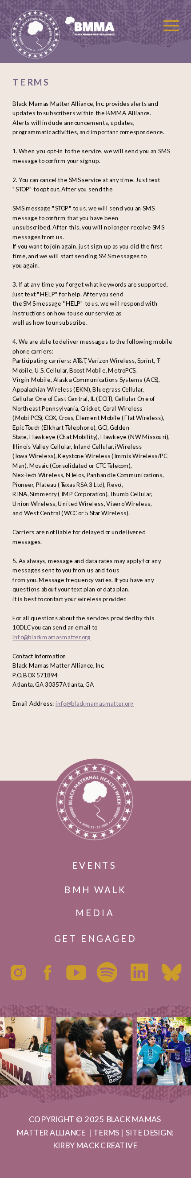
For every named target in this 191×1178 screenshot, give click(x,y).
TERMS (106, 1132)
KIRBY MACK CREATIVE (95, 1146)
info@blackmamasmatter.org (51, 637)
